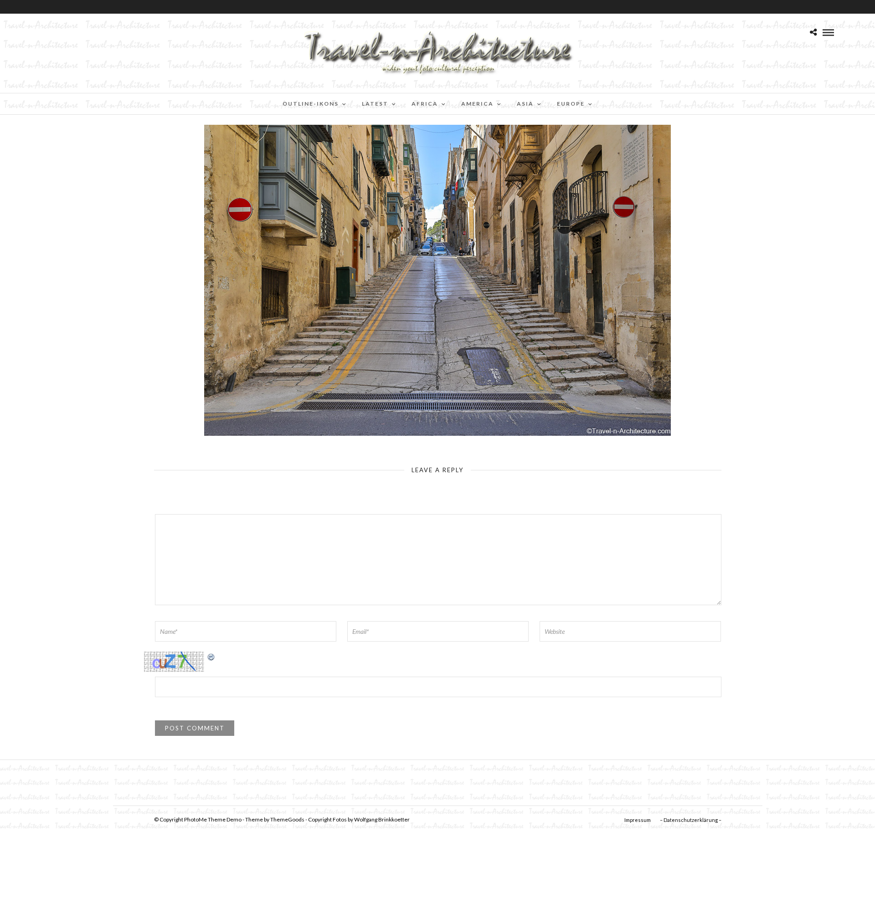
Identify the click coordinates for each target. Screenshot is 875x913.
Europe (571, 103)
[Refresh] (211, 656)
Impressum (637, 820)
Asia (525, 103)
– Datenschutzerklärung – (690, 820)
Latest (375, 103)
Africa (425, 103)
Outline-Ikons (311, 103)
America (477, 103)
